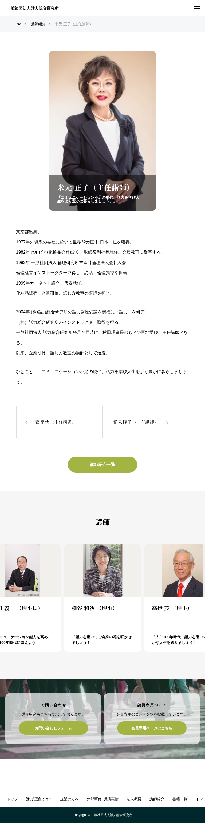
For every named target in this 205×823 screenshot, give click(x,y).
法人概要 (134, 799)
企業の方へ (69, 799)
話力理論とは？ (39, 799)
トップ (12, 799)
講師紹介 (156, 799)
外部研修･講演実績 (103, 799)
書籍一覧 (179, 799)
